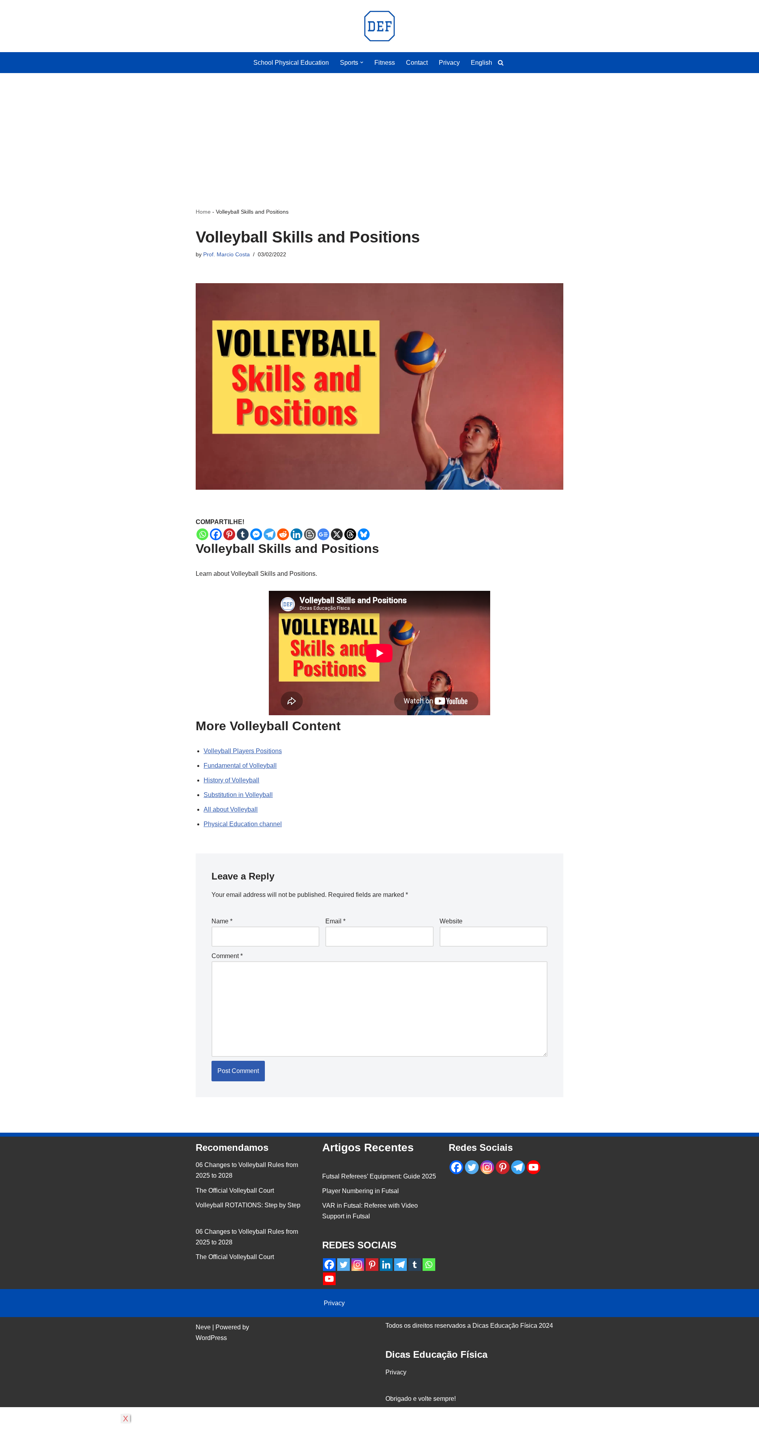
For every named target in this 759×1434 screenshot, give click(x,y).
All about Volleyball (231, 809)
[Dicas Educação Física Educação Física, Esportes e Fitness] (379, 26)
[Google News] (323, 534)
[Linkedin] (296, 534)
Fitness (384, 62)
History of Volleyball (231, 780)
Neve (203, 1327)
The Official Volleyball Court (235, 1190)
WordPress (211, 1337)
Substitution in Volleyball (238, 794)
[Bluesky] (364, 534)
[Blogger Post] (310, 534)
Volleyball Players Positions (243, 751)
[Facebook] (216, 534)
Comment (227, 956)
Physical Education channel (243, 824)
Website (451, 921)
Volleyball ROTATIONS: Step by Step (248, 1205)
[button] (361, 62)
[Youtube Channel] (329, 1278)
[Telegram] (270, 534)
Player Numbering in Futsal (360, 1191)
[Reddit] (283, 534)
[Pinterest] (229, 534)
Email (335, 921)
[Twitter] (343, 1264)
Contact (417, 62)
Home (203, 212)
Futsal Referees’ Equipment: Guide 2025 (379, 1176)
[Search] (501, 63)
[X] (337, 534)
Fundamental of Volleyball (240, 765)
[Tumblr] (243, 534)
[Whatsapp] (202, 534)
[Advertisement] (379, 128)
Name (221, 921)
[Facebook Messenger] (256, 534)
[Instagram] (357, 1264)
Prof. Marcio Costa (226, 254)
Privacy (449, 62)
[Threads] (350, 534)
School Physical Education (291, 62)
